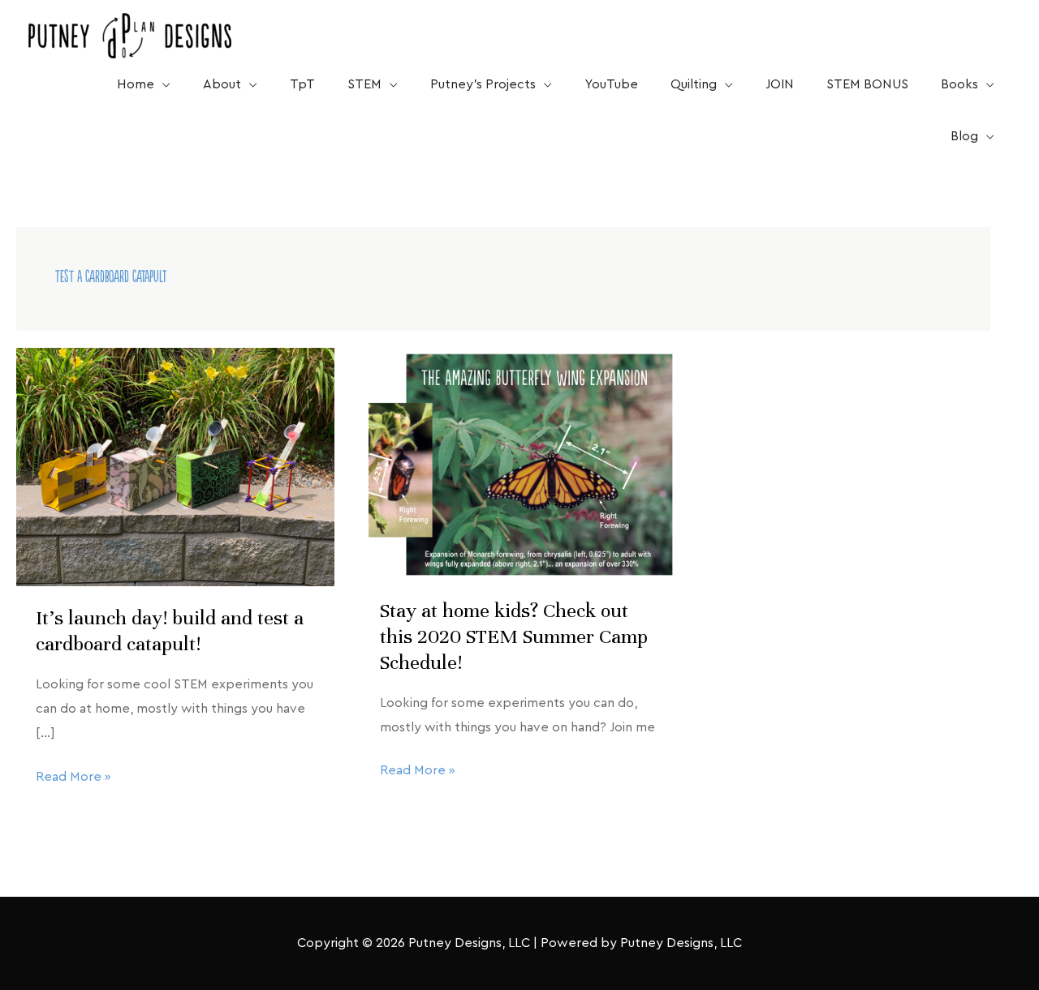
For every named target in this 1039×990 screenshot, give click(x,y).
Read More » (73, 774)
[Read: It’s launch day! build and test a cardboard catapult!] (175, 466)
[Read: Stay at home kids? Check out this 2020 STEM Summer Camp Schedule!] (519, 462)
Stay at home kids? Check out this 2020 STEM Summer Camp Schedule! (514, 636)
